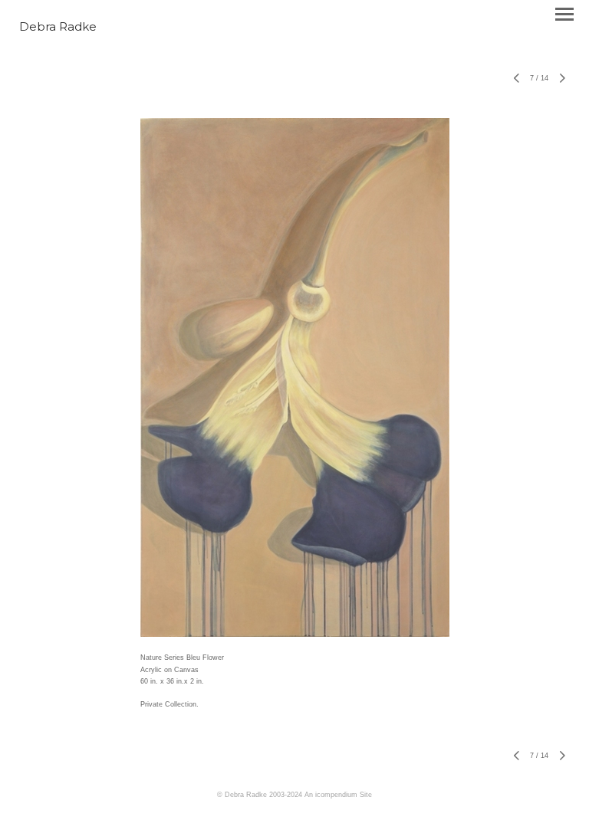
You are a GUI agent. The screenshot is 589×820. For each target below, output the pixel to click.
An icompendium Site (338, 795)
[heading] (58, 27)
